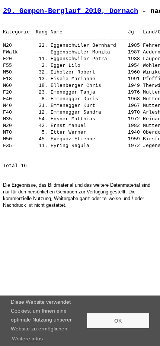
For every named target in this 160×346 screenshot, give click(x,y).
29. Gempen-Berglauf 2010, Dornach (70, 11)
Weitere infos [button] (27, 339)
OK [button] (118, 321)
